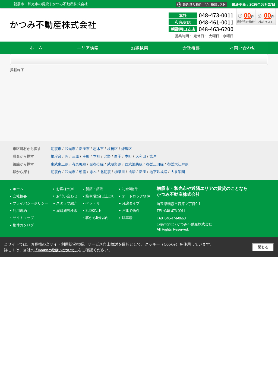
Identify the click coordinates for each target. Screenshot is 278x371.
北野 (107, 156)
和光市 (70, 149)
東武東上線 (59, 164)
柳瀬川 (119, 172)
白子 (117, 156)
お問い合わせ (66, 196)
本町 (96, 156)
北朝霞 (105, 172)
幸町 (86, 156)
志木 (93, 172)
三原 (75, 156)
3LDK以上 (93, 211)
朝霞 (82, 172)
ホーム (18, 189)
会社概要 (20, 196)
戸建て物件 (131, 211)
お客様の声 (65, 189)
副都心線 (97, 164)
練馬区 (126, 149)
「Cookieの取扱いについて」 (56, 250)
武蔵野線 (114, 164)
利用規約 (20, 211)
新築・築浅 (94, 189)
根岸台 (56, 156)
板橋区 (112, 149)
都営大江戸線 (177, 164)
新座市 (84, 149)
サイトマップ (23, 218)
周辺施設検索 (66, 211)
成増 (131, 172)
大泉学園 (178, 172)
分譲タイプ (131, 203)
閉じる (263, 247)
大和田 (140, 156)
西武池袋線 (134, 164)
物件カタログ (23, 225)
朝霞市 (56, 149)
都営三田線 (155, 164)
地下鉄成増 (158, 172)
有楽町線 (79, 164)
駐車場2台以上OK (100, 196)
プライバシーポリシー (30, 203)
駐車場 (127, 218)
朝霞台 (56, 172)
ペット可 (93, 203)
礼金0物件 (130, 189)
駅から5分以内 (97, 218)
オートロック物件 (136, 196)
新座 (142, 172)
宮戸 (153, 156)
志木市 (98, 149)
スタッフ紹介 (66, 203)
